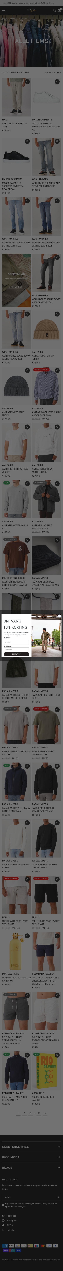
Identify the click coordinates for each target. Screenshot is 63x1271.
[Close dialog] (59, 616)
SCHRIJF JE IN (16, 654)
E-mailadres (7, 646)
